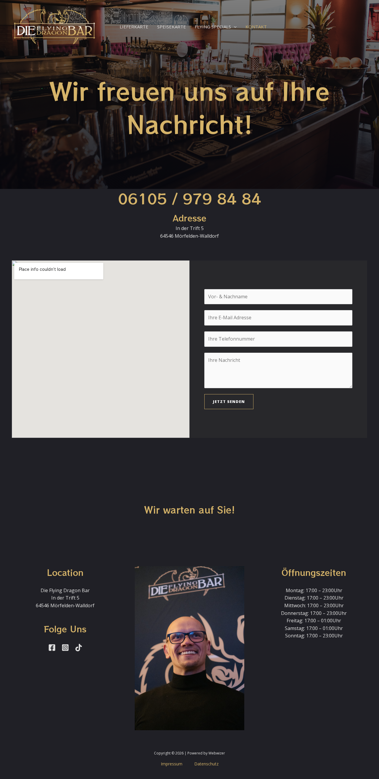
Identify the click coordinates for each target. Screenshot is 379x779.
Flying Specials (213, 27)
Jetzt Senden (229, 401)
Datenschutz (206, 764)
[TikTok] (78, 647)
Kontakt (256, 27)
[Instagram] (65, 647)
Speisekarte (171, 27)
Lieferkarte (134, 27)
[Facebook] (52, 647)
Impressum (171, 764)
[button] (234, 26)
